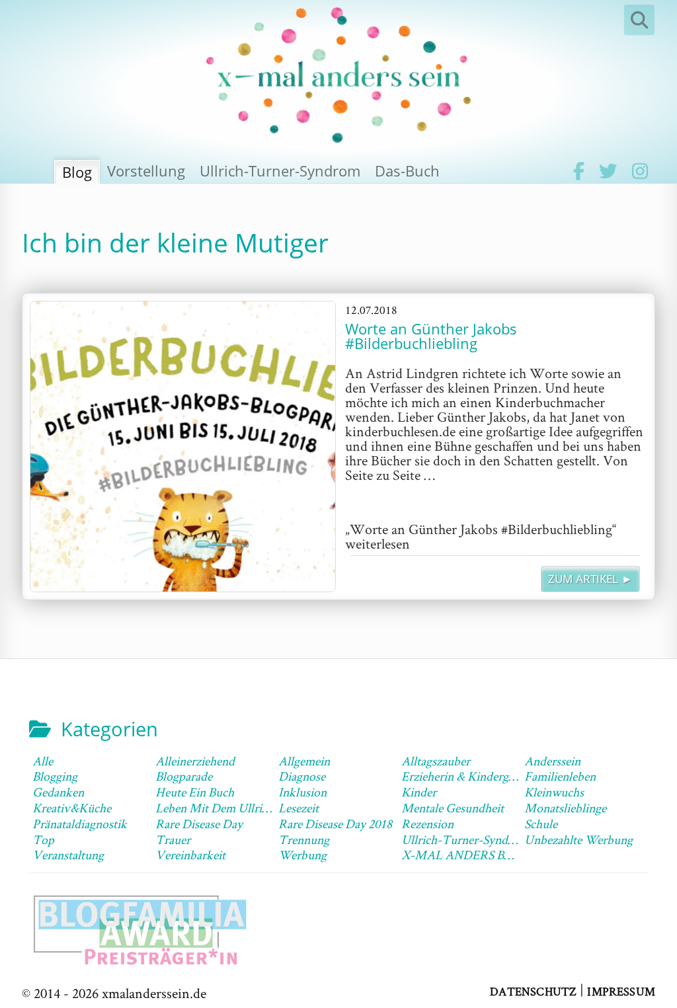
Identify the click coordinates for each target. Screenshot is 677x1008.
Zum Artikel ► (590, 578)
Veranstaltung (68, 854)
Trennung (303, 839)
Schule (540, 823)
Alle (42, 760)
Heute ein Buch (194, 791)
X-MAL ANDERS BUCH (466, 854)
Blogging (54, 776)
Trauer (172, 839)
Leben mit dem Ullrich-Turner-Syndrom (260, 807)
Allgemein (304, 760)
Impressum (621, 990)
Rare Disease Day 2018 (335, 823)
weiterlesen (481, 536)
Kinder (418, 791)
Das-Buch (407, 170)
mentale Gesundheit (452, 807)
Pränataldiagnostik (79, 823)
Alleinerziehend (195, 760)
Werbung (302, 854)
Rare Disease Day (199, 823)
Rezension (427, 823)
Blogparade (183, 776)
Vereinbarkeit (190, 854)
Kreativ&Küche (71, 807)
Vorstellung (146, 170)
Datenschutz (533, 990)
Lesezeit (298, 807)
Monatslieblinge (565, 807)
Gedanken (58, 791)
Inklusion (302, 791)
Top (43, 839)
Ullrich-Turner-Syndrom (280, 170)
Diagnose (301, 776)
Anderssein (552, 760)
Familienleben (560, 776)
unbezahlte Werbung (578, 839)
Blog (77, 172)
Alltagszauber (435, 760)
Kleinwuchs (554, 791)
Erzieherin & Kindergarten (467, 776)
